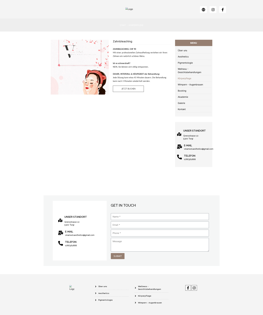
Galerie (181, 103)
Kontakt (182, 109)
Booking (182, 90)
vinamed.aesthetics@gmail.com (198, 149)
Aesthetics (183, 56)
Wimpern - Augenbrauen (190, 84)
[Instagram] (213, 9)
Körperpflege (136, 25)
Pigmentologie (185, 62)
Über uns (182, 50)
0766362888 (190, 159)
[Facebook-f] (222, 9)
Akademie (183, 97)
